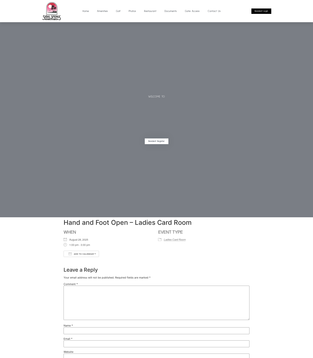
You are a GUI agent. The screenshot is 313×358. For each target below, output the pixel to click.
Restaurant (150, 11)
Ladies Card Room (175, 239)
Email (68, 338)
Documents (170, 11)
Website (68, 351)
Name (68, 325)
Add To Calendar (83, 254)
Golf (118, 11)
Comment (71, 284)
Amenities (102, 11)
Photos (132, 11)
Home (85, 11)
